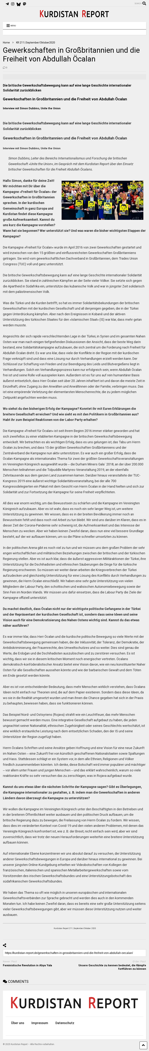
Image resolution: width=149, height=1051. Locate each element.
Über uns (17, 1023)
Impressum (39, 1023)
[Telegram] (7, 4)
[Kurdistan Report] (74, 15)
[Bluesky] (19, 4)
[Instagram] (12, 4)
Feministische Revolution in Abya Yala (27, 965)
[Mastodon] (24, 4)
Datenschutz (64, 1023)
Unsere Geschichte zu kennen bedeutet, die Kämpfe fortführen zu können (112, 967)
